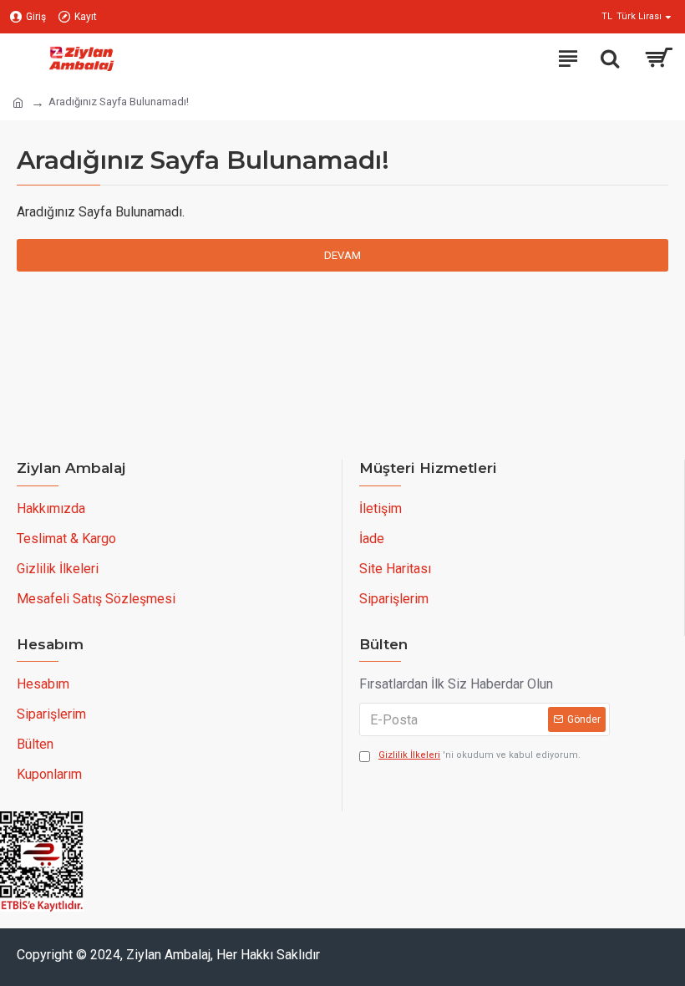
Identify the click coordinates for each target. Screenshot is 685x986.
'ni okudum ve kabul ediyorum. (479, 755)
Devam (342, 255)
